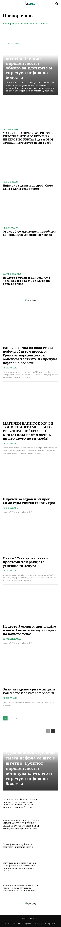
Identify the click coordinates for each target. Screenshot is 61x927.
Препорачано (14, 43)
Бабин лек (44, 24)
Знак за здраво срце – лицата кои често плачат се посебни (29, 691)
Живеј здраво (11, 182)
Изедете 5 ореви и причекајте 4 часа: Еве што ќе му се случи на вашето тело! (26, 281)
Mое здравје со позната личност (20, 24)
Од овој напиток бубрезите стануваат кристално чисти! (18, 845)
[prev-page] (48, 731)
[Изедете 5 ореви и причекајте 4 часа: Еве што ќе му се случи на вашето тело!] (30, 257)
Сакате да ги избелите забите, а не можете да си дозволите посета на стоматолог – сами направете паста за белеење (20, 803)
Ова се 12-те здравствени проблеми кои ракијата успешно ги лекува (30, 233)
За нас (25, 918)
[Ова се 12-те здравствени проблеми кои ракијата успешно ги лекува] (30, 211)
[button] (4, 4)
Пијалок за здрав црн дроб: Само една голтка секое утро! (28, 187)
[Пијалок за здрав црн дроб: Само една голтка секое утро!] (30, 165)
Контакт (33, 918)
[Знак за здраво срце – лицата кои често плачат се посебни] (30, 667)
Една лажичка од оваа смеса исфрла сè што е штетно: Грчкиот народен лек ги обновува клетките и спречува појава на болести (30, 63)
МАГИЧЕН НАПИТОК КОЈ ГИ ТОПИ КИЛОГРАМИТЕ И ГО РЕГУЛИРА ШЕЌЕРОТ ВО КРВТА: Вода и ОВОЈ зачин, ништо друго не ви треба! (28, 137)
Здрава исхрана (12, 274)
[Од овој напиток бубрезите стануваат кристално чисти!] (50, 845)
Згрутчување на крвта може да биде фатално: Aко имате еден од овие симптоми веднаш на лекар (19, 866)
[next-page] (22, 718)
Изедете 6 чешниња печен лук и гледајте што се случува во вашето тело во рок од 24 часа (20, 888)
